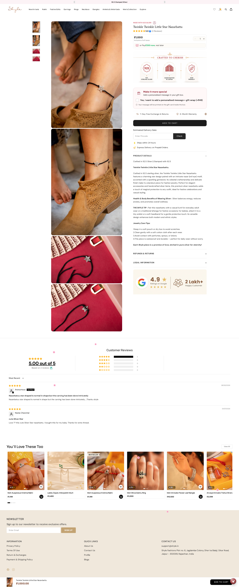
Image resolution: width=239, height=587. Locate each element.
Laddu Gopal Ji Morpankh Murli (60, 493)
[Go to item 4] (36, 59)
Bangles (96, 9)
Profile (87, 555)
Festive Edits (55, 9)
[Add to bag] (41, 497)
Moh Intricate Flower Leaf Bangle (181, 493)
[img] (15, 385)
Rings (76, 9)
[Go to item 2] (36, 40)
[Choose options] (41, 487)
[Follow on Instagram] (13, 569)
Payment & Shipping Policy (20, 559)
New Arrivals (34, 9)
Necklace (85, 9)
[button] (139, 31)
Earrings (67, 9)
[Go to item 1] (36, 27)
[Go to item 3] (36, 51)
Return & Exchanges (16, 555)
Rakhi (44, 9)
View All (227, 446)
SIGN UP (68, 530)
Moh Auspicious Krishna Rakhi (20, 493)
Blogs (86, 559)
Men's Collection (130, 9)
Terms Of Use (13, 550)
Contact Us (89, 550)
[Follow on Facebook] (8, 569)
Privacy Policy (13, 546)
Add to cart (169, 123)
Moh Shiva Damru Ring (136, 493)
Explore (143, 9)
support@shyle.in (170, 546)
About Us (88, 546)
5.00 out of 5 (42, 363)
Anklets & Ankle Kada (111, 9)
